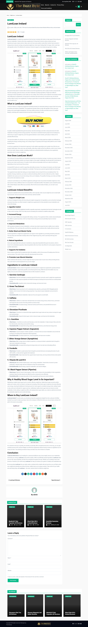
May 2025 (67, 171)
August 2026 (68, 120)
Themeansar (9, 624)
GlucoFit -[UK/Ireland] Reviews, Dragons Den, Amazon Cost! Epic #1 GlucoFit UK (72, 79)
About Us (47, 5)
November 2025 (69, 151)
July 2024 (67, 205)
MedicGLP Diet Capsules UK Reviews (15, 522)
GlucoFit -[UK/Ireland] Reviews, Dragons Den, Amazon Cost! (72, 66)
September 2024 (69, 198)
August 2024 (68, 202)
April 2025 (67, 174)
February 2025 (68, 181)
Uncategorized (68, 245)
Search (68, 20)
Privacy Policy (60, 5)
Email (9, 564)
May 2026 (67, 130)
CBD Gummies (68, 225)
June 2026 (67, 127)
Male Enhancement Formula (71, 235)
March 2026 (68, 137)
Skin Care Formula (69, 242)
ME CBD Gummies (69, 239)
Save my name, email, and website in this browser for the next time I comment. (26, 576)
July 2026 (67, 124)
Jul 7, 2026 (36, 524)
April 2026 (67, 134)
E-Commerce (68, 228)
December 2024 (69, 188)
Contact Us (53, 5)
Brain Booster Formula (70, 218)
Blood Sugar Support (70, 215)
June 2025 (67, 168)
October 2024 (68, 195)
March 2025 (68, 178)
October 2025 (68, 154)
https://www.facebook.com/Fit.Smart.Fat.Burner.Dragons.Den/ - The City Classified (73, 102)
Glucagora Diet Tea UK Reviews (72, 35)
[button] (81, 6)
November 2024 (69, 191)
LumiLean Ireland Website (41, 27)
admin (12, 27)
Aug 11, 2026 (18, 524)
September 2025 (69, 157)
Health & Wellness (69, 232)
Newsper (23, 622)
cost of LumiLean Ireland (30, 27)
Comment (10, 538)
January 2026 (68, 144)
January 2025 (68, 185)
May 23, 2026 (56, 524)
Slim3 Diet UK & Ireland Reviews (32, 522)
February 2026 (68, 140)
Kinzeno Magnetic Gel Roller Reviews (35, 613)
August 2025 (68, 161)
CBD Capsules (68, 222)
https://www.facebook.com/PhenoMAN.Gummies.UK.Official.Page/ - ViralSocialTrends (72, 92)
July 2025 (67, 164)
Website (9, 570)
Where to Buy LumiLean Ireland (53, 27)
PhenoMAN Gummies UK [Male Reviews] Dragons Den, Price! (72, 96)
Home (42, 5)
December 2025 (69, 147)
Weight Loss (10, 20)
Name (9, 558)
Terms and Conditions (46, 8)
